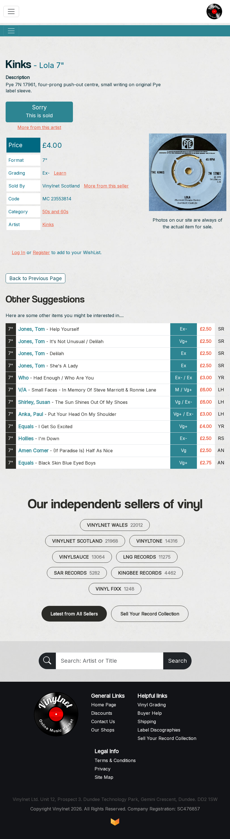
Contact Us (103, 721)
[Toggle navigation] (11, 11)
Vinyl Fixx (115, 589)
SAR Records (77, 573)
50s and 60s (55, 211)
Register (41, 252)
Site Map (104, 777)
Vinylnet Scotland (85, 541)
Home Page (103, 704)
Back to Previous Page (35, 278)
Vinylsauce (82, 557)
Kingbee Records (147, 573)
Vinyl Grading (151, 704)
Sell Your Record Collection (149, 614)
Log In (18, 252)
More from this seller (106, 186)
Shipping (146, 721)
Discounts (101, 713)
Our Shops (102, 730)
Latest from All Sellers (74, 614)
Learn (60, 173)
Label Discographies (158, 730)
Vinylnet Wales (115, 525)
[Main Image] (188, 172)
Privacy (103, 769)
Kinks (48, 224)
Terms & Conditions (115, 760)
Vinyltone (157, 541)
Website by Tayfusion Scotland (115, 822)
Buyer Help (149, 713)
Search (177, 660)
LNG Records (147, 557)
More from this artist (39, 127)
